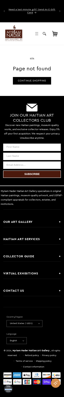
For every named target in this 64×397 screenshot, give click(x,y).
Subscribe (32, 174)
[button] (36, 33)
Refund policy (32, 355)
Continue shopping (32, 80)
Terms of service (24, 361)
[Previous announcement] (4, 11)
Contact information (33, 367)
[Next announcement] (59, 11)
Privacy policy (49, 355)
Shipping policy (44, 361)
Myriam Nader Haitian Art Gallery (31, 350)
